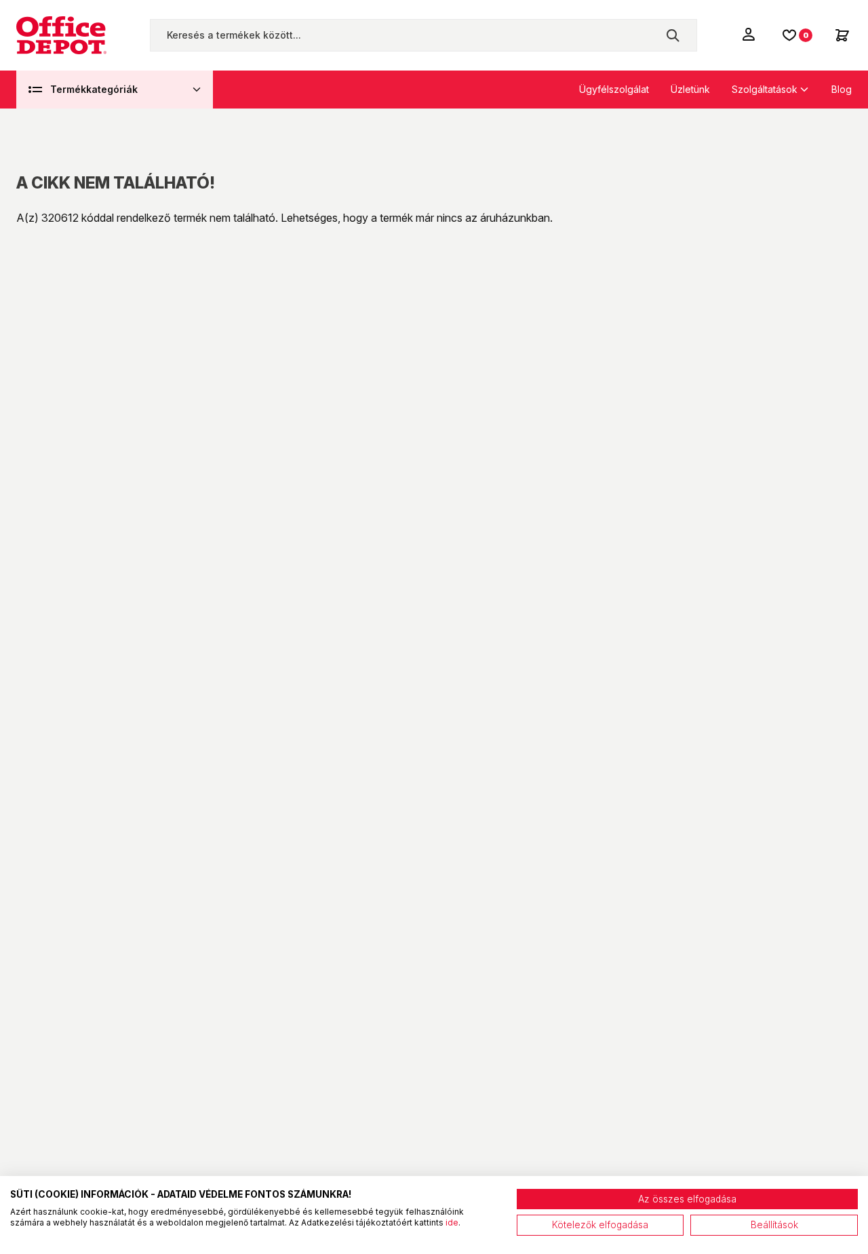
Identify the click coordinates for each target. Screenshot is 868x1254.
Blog (841, 89)
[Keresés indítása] (672, 35)
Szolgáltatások (764, 89)
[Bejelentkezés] (750, 34)
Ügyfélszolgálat (614, 89)
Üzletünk (690, 89)
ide (452, 1222)
